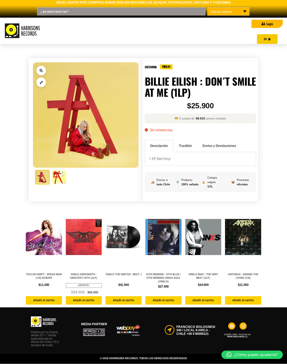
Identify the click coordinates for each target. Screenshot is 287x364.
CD (94, 31)
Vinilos (67, 31)
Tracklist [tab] (185, 146)
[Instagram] (243, 326)
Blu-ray (122, 31)
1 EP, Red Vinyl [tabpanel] (160, 159)
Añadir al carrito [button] (44, 300)
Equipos (189, 31)
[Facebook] (231, 326)
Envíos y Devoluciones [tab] (219, 146)
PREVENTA (155, 31)
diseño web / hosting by (237, 336)
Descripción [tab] (159, 146)
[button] (41, 70)
